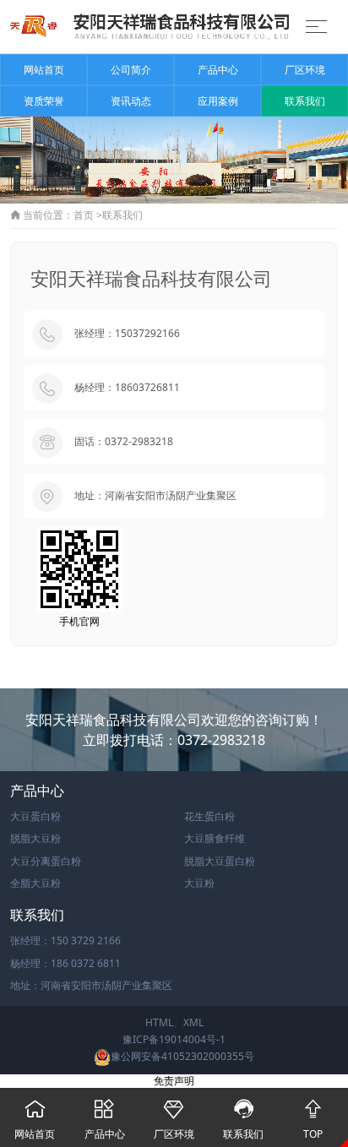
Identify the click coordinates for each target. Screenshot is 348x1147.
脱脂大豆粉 (35, 838)
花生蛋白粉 (209, 816)
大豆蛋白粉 (35, 816)
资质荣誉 (44, 101)
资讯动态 (131, 101)
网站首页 (44, 70)
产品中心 (218, 70)
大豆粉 (199, 883)
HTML (159, 1022)
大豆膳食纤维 (214, 838)
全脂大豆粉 (35, 883)
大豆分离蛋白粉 (45, 861)
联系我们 (305, 101)
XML (193, 1022)
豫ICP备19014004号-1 (174, 1039)
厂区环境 (305, 70)
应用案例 (218, 101)
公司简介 (131, 70)
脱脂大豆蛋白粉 (219, 861)
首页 (83, 215)
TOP (313, 1119)
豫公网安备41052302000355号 (182, 1056)
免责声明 (174, 1081)
